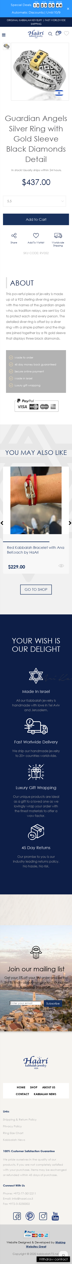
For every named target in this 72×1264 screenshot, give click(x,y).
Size (33, 193)
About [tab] (22, 282)
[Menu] (3, 34)
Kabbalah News (45, 1094)
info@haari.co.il (22, 1198)
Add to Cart (36, 219)
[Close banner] (68, 9)
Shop (33, 1087)
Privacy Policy (12, 1126)
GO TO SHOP (36, 589)
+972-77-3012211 (24, 1193)
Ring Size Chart (13, 1133)
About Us (48, 1087)
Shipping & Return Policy (20, 1119)
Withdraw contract (53, 1259)
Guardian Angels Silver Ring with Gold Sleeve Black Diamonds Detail (36, 138)
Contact (22, 1094)
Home (21, 1087)
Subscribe (53, 1003)
